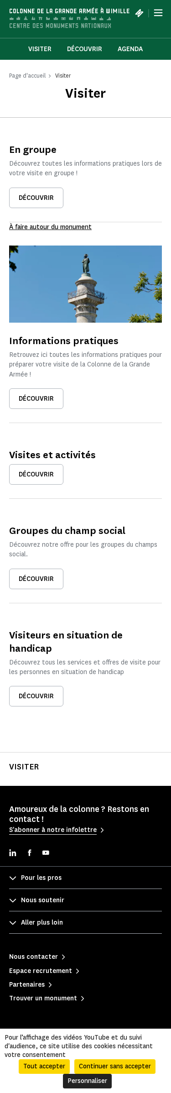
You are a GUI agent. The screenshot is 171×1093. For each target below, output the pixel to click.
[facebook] (29, 853)
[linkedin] (12, 853)
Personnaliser (87, 1081)
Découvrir (84, 49)
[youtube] (45, 853)
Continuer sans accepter (115, 1066)
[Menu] (158, 13)
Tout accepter (44, 1066)
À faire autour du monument (50, 227)
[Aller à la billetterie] (139, 12)
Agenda (130, 49)
